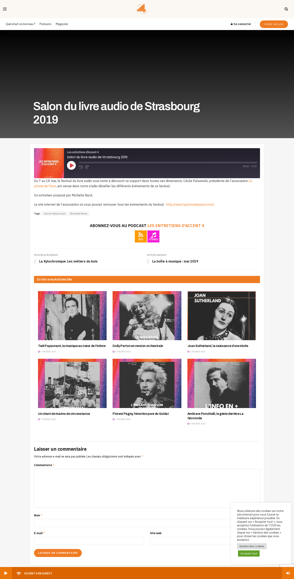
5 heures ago (48, 351)
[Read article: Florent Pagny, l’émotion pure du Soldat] (147, 383)
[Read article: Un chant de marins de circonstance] (72, 383)
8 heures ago (197, 423)
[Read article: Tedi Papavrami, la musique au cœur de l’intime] (72, 315)
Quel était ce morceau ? (20, 24)
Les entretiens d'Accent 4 (175, 225)
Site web (156, 533)
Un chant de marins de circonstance (64, 413)
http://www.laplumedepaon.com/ (190, 204)
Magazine (62, 24)
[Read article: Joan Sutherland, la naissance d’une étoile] (221, 315)
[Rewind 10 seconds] (81, 167)
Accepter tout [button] (248, 553)
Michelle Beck (78, 213)
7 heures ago (48, 419)
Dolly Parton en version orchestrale (138, 346)
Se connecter (242, 24)
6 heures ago (122, 351)
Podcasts (45, 24)
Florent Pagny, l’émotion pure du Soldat (141, 413)
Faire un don (274, 24)
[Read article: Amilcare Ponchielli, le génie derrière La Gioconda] (221, 383)
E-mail (39, 533)
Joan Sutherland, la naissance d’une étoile (217, 346)
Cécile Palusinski (55, 213)
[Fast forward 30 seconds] (87, 167)
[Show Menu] (5, 9)
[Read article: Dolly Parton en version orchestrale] (147, 315)
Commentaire (44, 465)
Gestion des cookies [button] (251, 546)
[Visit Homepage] (145, 9)
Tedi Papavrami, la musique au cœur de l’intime (71, 346)
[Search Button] (286, 9)
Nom (38, 515)
